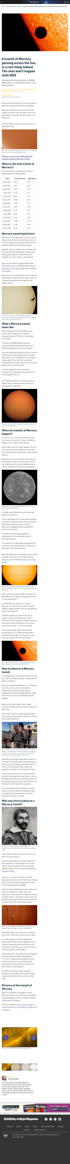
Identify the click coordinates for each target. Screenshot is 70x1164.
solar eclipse (26, 245)
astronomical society (14, 716)
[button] (19, 1038)
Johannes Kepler (8, 871)
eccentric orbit (7, 559)
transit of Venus (13, 856)
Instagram (6, 1010)
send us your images (25, 1004)
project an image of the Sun (12, 781)
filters (27, 776)
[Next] (33, 1037)
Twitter (30, 1007)
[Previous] (5, 1037)
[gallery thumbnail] (6, 1067)
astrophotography (9, 998)
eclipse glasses (24, 690)
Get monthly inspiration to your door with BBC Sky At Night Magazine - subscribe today (18, 90)
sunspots (5, 345)
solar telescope (25, 714)
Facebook (23, 1007)
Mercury (5, 263)
